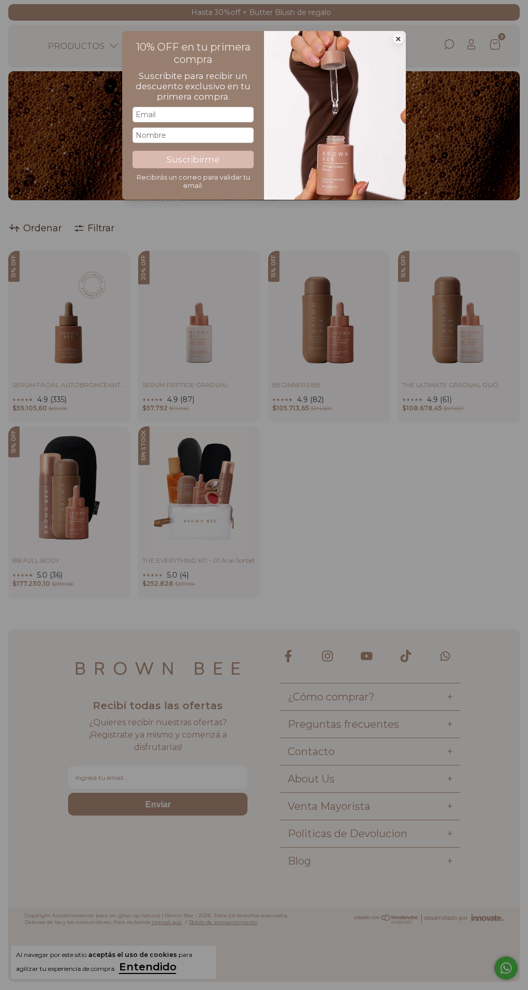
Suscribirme (193, 159)
